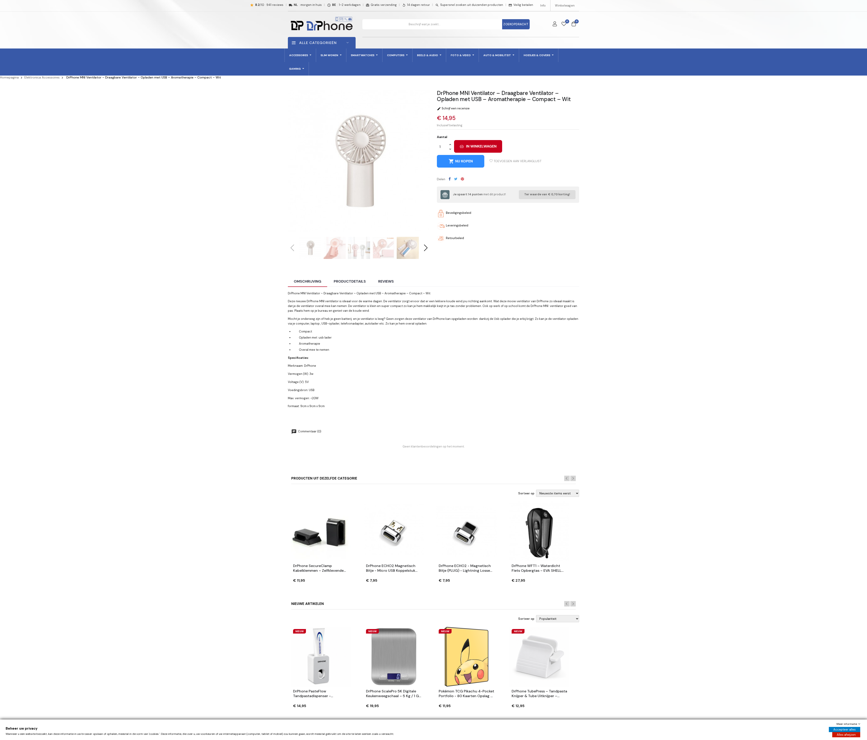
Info (543, 5)
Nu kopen (461, 161)
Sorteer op (526, 493)
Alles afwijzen (846, 735)
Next (573, 478)
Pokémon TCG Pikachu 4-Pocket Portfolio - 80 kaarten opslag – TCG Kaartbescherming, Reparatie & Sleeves (466, 694)
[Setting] (555, 24)
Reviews (386, 281)
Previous (567, 478)
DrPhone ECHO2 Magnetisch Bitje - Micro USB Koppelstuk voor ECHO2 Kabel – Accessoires (390, 568)
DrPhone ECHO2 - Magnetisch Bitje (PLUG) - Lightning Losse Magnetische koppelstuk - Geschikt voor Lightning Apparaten (465, 568)
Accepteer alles (844, 729)
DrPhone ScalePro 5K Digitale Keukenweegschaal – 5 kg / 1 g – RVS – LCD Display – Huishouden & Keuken (392, 694)
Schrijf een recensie (453, 108)
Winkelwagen (565, 5)
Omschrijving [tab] (307, 281)
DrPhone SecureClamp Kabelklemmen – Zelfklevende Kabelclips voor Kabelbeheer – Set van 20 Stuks (319, 568)
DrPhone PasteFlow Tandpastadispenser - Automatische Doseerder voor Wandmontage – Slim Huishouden (319, 694)
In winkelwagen (481, 146)
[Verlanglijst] (564, 24)
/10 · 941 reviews (269, 5)
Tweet (455, 179)
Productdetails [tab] (350, 281)
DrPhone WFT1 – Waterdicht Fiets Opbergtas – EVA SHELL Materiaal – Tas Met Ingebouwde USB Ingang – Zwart (536, 568)
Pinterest (462, 179)
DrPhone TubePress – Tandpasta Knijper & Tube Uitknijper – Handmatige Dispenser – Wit (539, 694)
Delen (450, 179)
